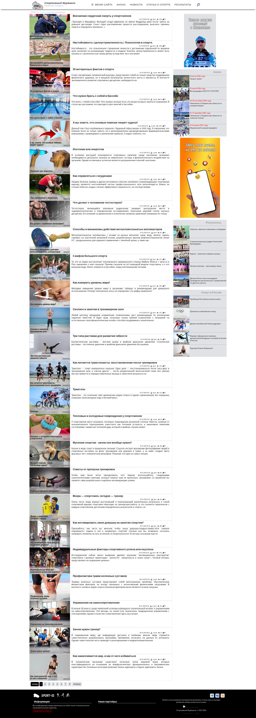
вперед (77, 684)
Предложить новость (42, 711)
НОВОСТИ (136, 4)
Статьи (43, 12)
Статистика (188, 713)
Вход (197, 713)
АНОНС (121, 4)
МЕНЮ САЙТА (104, 4)
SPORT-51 (34, 12)
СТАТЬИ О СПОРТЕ (159, 4)
